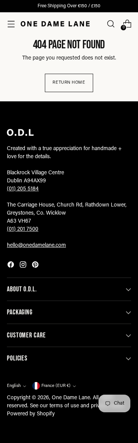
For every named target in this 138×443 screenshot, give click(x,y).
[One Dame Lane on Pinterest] (36, 266)
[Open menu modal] (11, 24)
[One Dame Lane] (55, 23)
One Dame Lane (71, 398)
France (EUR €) (56, 386)
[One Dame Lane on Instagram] (23, 266)
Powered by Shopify (31, 414)
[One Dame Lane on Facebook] (11, 266)
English (14, 386)
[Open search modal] (110, 24)
